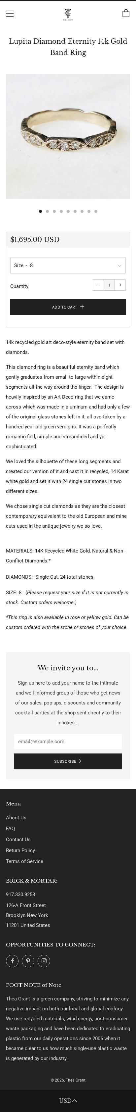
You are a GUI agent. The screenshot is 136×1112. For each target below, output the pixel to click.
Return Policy (20, 850)
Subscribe (65, 761)
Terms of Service (24, 861)
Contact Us (18, 840)
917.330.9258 (20, 894)
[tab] (40, 211)
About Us (16, 818)
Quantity (19, 286)
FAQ (10, 829)
